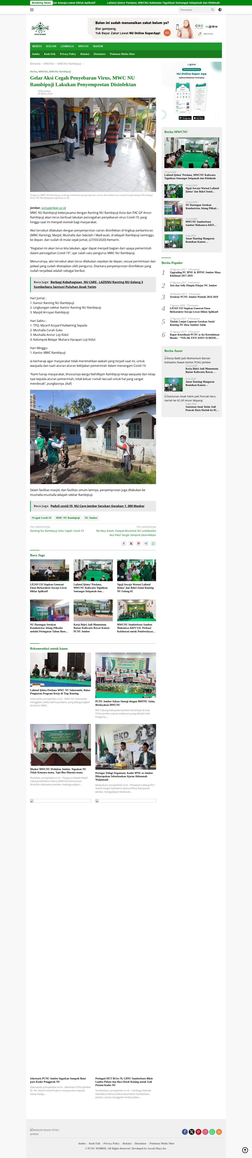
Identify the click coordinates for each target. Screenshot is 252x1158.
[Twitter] (192, 1132)
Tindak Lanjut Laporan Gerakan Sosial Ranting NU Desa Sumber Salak (192, 323)
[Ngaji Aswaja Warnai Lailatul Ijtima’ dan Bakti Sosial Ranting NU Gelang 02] (136, 570)
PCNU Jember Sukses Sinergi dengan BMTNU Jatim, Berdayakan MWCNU (125, 703)
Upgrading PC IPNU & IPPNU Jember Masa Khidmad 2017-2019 (195, 274)
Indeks (36, 54)
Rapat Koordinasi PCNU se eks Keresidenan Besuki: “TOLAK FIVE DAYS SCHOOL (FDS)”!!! (194, 336)
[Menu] (32, 10)
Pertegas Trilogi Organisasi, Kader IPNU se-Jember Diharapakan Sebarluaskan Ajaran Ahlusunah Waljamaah (124, 776)
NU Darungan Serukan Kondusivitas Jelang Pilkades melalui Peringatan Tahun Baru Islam (48, 628)
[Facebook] (185, 1132)
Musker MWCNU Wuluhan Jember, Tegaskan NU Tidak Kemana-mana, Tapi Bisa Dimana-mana (58, 771)
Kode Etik (50, 54)
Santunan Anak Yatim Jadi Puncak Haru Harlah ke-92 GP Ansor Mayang (201, 408)
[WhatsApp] (212, 1132)
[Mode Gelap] (220, 10)
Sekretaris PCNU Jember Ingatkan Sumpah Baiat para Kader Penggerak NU (58, 1080)
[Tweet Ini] (131, 543)
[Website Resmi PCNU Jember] (40, 28)
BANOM (98, 46)
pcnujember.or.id (54, 208)
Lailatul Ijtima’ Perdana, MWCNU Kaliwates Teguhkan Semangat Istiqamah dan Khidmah (122, 2)
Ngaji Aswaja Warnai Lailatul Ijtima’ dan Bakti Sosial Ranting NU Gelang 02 (135, 588)
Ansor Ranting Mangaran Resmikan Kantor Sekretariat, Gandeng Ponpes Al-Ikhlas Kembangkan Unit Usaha (202, 240)
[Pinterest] (198, 1132)
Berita (33, 71)
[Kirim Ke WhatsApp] (153, 543)
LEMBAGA (67, 46)
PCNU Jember (44, 91)
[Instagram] (205, 1132)
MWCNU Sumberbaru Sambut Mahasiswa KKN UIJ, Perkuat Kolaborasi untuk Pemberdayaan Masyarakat (135, 628)
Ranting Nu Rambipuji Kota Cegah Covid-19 (57, 529)
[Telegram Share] (146, 543)
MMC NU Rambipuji (68, 517)
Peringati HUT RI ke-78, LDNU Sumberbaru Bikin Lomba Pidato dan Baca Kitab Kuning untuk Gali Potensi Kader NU (124, 1082)
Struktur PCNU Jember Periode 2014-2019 (194, 297)
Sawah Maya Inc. (157, 1148)
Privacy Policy (68, 54)
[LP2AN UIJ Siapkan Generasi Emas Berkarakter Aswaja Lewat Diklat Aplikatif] (49, 570)
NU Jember (91, 517)
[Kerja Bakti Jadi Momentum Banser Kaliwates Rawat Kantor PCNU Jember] (93, 610)
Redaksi (84, 54)
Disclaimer (100, 54)
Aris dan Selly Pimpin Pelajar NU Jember (193, 285)
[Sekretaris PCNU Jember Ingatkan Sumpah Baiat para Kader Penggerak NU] (60, 937)
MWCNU (83, 46)
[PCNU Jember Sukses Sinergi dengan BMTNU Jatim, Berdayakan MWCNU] (125, 675)
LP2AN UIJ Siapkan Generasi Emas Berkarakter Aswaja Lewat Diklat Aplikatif (48, 588)
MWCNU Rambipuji (60, 71)
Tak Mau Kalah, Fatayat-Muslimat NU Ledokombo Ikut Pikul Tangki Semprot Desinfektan (126, 531)
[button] (212, 10)
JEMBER (101, 1148)
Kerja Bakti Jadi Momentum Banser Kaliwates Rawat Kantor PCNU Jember (92, 628)
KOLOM (51, 46)
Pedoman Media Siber (122, 54)
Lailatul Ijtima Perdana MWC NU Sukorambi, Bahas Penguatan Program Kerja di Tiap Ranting (60, 692)
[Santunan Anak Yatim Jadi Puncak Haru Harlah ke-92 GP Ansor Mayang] (191, 398)
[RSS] (219, 1132)
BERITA (37, 46)
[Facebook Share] (124, 543)
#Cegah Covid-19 (41, 517)
